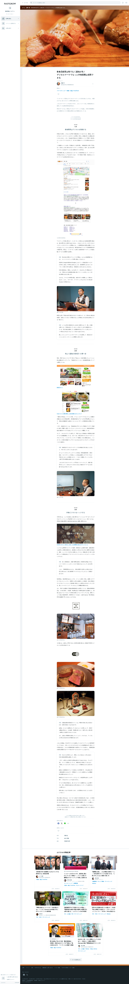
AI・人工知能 (67, 914)
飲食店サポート (60, 387)
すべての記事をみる (76, 959)
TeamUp (83, 978)
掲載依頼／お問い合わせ (47, 967)
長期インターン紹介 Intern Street (74, 978)
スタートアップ (80, 885)
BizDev (94, 883)
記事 (23, 967)
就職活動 (76, 883)
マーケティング (61, 90)
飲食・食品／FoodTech (73, 90)
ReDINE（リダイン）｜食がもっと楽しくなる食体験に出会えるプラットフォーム (72, 544)
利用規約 (35, 980)
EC (37, 917)
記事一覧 (28, 7)
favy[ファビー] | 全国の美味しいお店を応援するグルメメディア (69, 413)
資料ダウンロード (41, 980)
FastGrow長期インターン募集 (68, 967)
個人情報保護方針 (30, 980)
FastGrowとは (38, 967)
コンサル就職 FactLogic (63, 978)
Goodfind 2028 (32, 978)
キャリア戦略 (101, 881)
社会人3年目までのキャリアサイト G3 (51, 978)
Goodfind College (39, 978)
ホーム (23, 7)
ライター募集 (57, 967)
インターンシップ (68, 883)
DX (72, 914)
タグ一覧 (26, 2)
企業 (32, 967)
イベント (28, 967)
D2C (41, 917)
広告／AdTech (94, 949)
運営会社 (24, 980)
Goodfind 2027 (25, 978)
